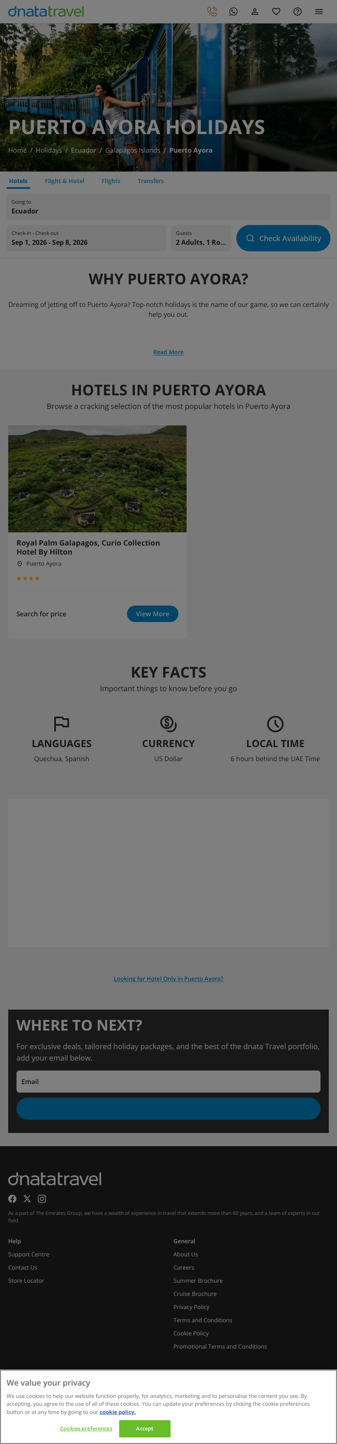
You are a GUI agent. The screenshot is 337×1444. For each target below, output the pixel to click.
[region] (168, 1407)
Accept (144, 1428)
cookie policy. (118, 1412)
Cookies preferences (86, 1428)
